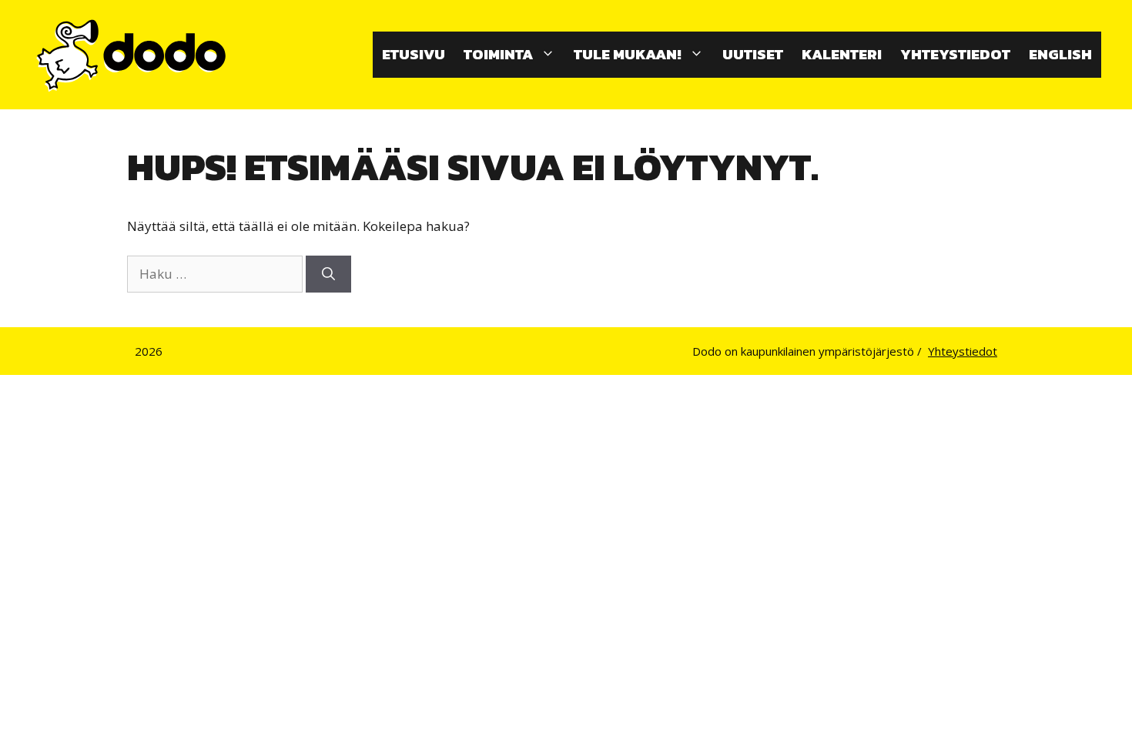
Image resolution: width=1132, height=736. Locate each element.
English (1060, 54)
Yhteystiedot (955, 54)
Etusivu (413, 54)
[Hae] (328, 274)
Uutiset (752, 54)
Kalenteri (842, 54)
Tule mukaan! (628, 54)
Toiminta (498, 54)
